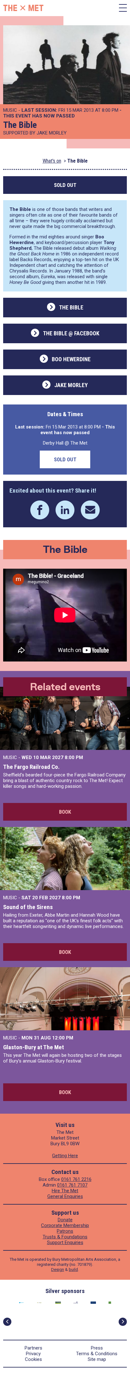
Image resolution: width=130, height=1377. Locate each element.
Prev (7, 1322)
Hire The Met (65, 1191)
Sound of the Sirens (28, 907)
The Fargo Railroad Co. (31, 766)
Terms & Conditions (96, 1353)
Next (123, 1322)
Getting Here (65, 1155)
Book (65, 812)
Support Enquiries (65, 1242)
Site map (97, 1359)
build (73, 1269)
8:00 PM (74, 757)
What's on (52, 161)
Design (57, 1269)
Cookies (33, 1359)
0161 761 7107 (72, 1185)
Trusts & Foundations (65, 1237)
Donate (65, 1220)
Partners (33, 1348)
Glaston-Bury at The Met (33, 1047)
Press (97, 1348)
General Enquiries (65, 1196)
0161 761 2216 (76, 1179)
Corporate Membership (65, 1225)
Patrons (65, 1231)
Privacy (33, 1353)
